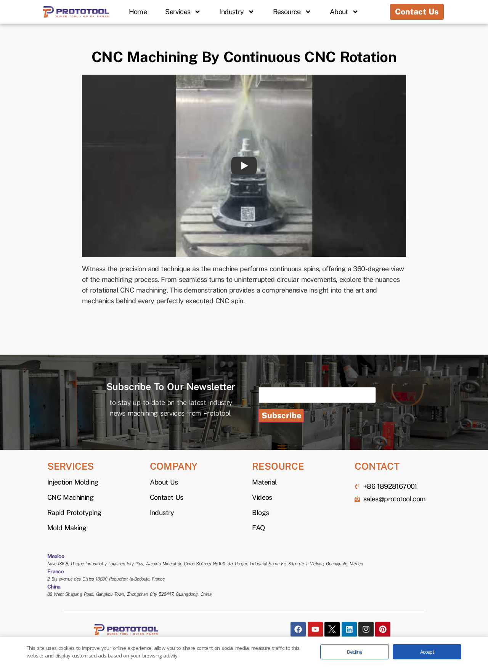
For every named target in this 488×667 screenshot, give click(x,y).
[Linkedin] (349, 629)
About (339, 12)
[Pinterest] (382, 629)
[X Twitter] (332, 629)
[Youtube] (315, 629)
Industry (231, 12)
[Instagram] (366, 629)
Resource (287, 12)
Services (177, 12)
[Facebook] (298, 629)
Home (138, 12)
